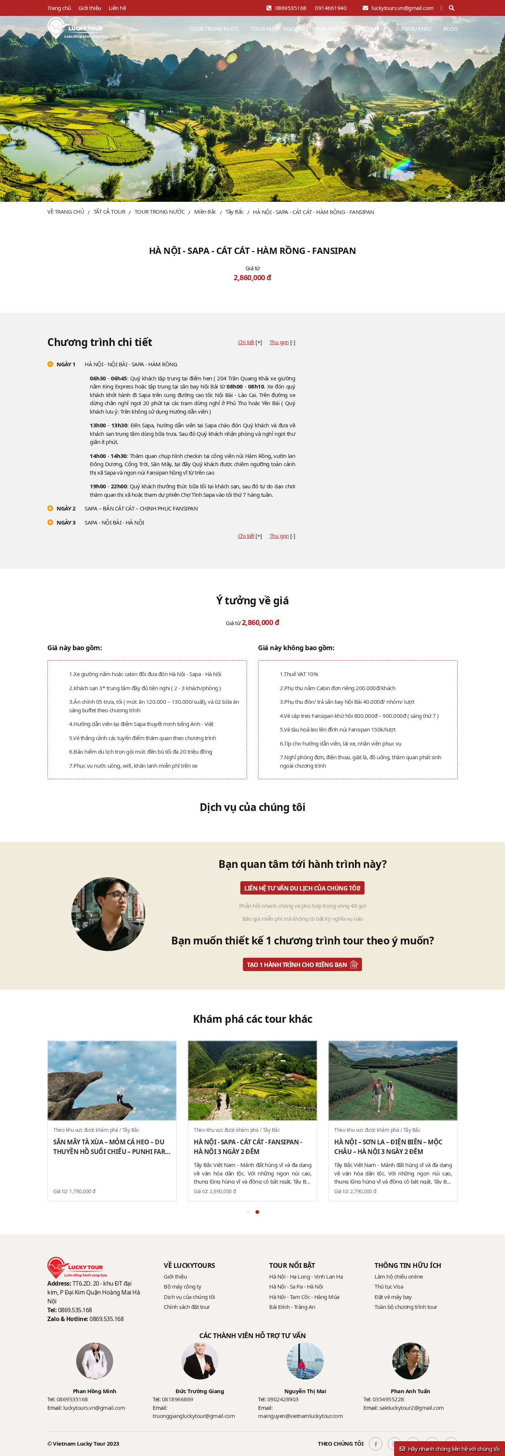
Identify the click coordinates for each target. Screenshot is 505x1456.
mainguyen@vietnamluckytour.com (300, 1415)
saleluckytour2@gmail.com (411, 1407)
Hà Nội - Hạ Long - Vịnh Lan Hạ (306, 1276)
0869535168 (290, 7)
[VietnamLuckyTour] (77, 28)
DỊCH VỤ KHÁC (414, 28)
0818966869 (177, 1399)
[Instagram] (393, 1443)
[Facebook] (374, 1443)
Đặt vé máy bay (392, 1296)
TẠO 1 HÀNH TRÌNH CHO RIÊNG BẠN (297, 965)
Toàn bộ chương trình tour (405, 1306)
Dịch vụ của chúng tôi (189, 1296)
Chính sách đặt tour (187, 1306)
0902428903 (283, 1399)
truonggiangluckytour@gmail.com (194, 1415)
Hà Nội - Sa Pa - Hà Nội (296, 1286)
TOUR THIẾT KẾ (330, 28)
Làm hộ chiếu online (398, 1276)
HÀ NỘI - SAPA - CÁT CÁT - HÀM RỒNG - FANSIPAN (313, 211)
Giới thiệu (89, 7)
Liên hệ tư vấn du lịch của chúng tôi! (302, 888)
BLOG (450, 28)
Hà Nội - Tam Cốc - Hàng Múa (304, 1296)
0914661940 (330, 7)
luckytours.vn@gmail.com (403, 7)
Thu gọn (279, 342)
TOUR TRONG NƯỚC (214, 28)
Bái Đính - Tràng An (292, 1306)
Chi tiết (246, 342)
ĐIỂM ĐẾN (371, 28)
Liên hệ (117, 7)
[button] (248, 1212)
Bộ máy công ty (182, 1286)
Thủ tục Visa (388, 1286)
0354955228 (388, 1399)
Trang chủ (59, 7)
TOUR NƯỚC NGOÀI (275, 28)
